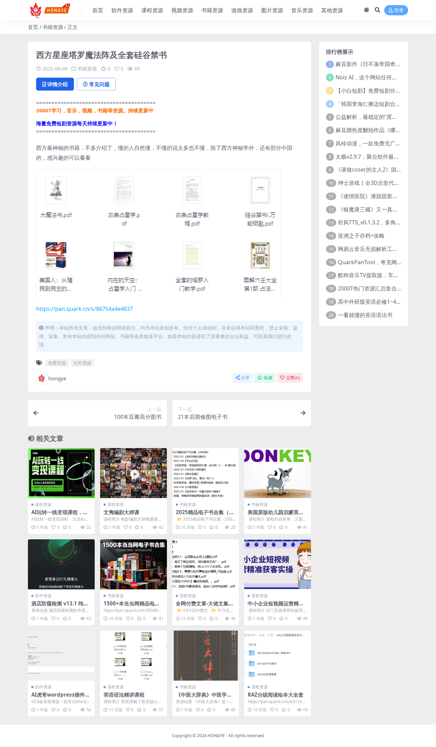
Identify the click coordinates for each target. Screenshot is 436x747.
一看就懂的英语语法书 (365, 315)
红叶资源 (82, 363)
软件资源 (122, 10)
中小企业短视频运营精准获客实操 (276, 606)
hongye (57, 378)
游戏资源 (242, 10)
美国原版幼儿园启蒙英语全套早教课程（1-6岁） (276, 515)
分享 (245, 377)
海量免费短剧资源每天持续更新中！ (77, 123)
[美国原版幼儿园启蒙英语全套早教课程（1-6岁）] (277, 473)
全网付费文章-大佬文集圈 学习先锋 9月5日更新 (205, 606)
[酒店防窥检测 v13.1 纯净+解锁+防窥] (61, 564)
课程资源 (152, 10)
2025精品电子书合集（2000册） (205, 515)
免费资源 (57, 363)
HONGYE (216, 735)
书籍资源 (212, 10)
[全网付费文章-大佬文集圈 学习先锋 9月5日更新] (205, 564)
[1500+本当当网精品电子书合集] (133, 564)
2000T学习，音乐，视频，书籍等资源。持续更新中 (95, 110)
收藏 (268, 377)
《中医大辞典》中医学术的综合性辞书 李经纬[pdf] (205, 697)
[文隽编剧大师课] (133, 473)
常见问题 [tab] (99, 84)
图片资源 (272, 10)
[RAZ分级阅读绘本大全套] (277, 656)
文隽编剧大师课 (121, 512)
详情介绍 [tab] (57, 84)
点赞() (293, 377)
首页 (97, 10)
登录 (399, 10)
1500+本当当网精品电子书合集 (132, 606)
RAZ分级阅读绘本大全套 (275, 694)
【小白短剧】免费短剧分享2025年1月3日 (386, 90)
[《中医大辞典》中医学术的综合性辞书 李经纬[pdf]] (205, 656)
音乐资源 (302, 10)
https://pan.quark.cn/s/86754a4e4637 (84, 309)
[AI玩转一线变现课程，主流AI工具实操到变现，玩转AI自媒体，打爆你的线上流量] (61, 473)
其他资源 (332, 10)
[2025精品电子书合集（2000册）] (205, 473)
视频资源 (182, 10)
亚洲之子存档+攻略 (361, 235)
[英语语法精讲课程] (133, 656)
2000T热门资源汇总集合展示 (373, 288)
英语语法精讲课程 (124, 694)
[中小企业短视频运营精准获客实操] (277, 564)
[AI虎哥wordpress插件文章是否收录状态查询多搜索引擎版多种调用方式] (61, 656)
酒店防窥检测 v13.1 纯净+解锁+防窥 (60, 606)
